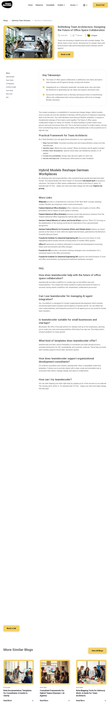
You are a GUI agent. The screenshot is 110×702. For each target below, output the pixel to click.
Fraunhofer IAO (45, 250)
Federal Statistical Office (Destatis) (52, 208)
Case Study (9, 90)
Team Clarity (9, 80)
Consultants (50, 5)
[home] (7, 4)
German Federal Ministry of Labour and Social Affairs (60, 220)
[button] (62, 5)
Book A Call (100, 5)
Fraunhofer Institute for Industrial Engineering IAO (58, 238)
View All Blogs (97, 651)
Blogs (5, 21)
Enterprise (39, 5)
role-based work (88, 181)
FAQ (7, 97)
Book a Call (65, 54)
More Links (9, 94)
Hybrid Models (10, 77)
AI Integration (10, 83)
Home (30, 5)
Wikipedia (42, 202)
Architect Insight (11, 87)
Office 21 (42, 244)
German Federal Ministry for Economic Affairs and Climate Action (65, 229)
